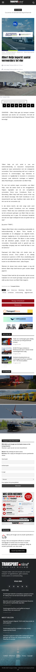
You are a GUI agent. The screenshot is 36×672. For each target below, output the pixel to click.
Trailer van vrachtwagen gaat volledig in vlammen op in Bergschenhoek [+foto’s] (23, 340)
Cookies (18, 656)
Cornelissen (11, 292)
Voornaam (5, 459)
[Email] (24, 105)
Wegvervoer (20, 52)
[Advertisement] (18, 142)
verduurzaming (19, 292)
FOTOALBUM (6, 371)
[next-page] (6, 366)
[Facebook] (4, 105)
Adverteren (12, 656)
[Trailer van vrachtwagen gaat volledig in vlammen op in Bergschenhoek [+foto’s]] (7, 341)
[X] (8, 105)
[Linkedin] (20, 105)
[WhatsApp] (16, 105)
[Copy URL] (32, 105)
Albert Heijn (29, 290)
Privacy (24, 656)
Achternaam (5, 465)
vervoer (4, 292)
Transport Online (15, 286)
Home (3, 52)
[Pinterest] (12, 105)
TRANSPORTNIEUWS (11, 52)
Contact (5, 656)
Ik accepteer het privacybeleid (10, 482)
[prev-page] (3, 366)
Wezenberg (21, 290)
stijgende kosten (29, 292)
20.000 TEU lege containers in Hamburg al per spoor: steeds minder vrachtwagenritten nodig (23, 349)
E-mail (3, 472)
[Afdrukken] (28, 105)
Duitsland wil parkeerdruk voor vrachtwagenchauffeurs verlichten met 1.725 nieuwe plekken (22, 359)
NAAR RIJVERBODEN (18, 551)
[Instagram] (13, 586)
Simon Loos (14, 290)
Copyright (30, 656)
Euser (8, 290)
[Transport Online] (18, 2)
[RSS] (22, 586)
